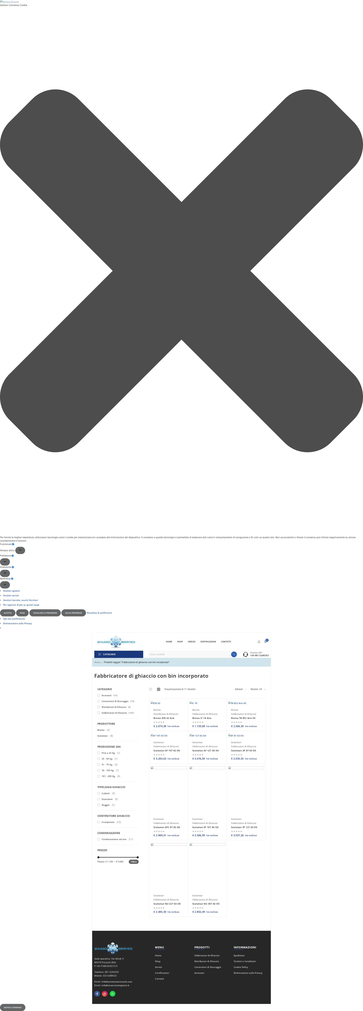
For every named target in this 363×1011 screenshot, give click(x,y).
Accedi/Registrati (259, 642)
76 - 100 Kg (108, 770)
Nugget (105, 804)
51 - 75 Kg (107, 764)
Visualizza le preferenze (45, 613)
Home (97, 662)
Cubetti (106, 793)
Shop (157, 961)
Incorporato (108, 822)
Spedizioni (239, 955)
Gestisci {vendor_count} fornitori (20, 600)
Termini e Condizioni (245, 961)
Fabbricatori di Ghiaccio (118, 712)
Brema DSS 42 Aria (164, 718)
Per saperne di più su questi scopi (21, 604)
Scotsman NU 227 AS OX (167, 903)
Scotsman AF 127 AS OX (205, 750)
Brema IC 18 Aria (201, 718)
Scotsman (102, 735)
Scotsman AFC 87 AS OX (167, 827)
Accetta (8, 613)
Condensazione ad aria (114, 839)
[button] (181, 271)
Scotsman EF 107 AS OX (205, 827)
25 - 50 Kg (107, 758)
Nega (22, 613)
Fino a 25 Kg (108, 752)
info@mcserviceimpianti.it (115, 985)
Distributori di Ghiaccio (116, 707)
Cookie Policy (241, 967)
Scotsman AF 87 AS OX (243, 750)
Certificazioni (162, 972)
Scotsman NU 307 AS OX (206, 903)
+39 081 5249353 (259, 655)
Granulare (107, 799)
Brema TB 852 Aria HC (243, 718)
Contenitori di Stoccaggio (118, 701)
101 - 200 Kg (108, 776)
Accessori (109, 695)
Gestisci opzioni (11, 590)
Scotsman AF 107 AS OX (167, 750)
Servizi (158, 967)
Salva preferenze (73, 613)
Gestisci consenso (13, 1007)
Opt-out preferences (14, 618)
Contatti (159, 978)
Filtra (134, 861)
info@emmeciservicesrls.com (117, 981)
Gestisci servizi (11, 595)
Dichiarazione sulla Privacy (17, 623)
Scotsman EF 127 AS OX (244, 827)
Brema (101, 730)
